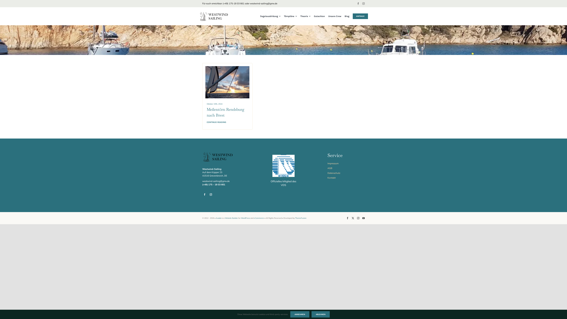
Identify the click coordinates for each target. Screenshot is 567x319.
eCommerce (259, 218)
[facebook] (358, 3)
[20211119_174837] (227, 67)
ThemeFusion (300, 218)
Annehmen (300, 314)
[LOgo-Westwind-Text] (216, 13)
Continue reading (216, 122)
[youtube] (363, 218)
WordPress (245, 218)
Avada (218, 218)
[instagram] (363, 3)
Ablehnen (320, 314)
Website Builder (231, 218)
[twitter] (353, 218)
